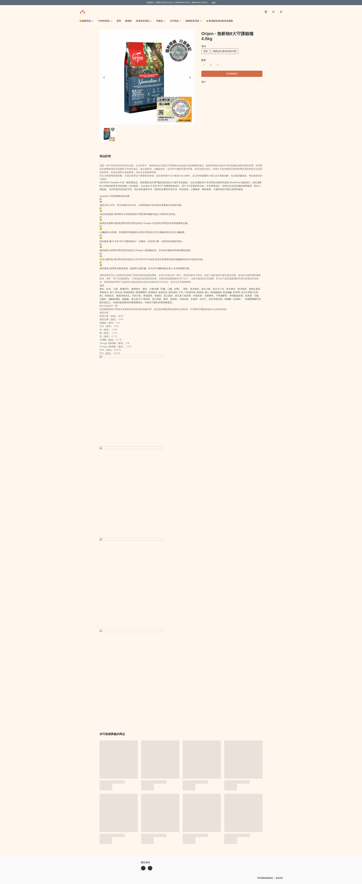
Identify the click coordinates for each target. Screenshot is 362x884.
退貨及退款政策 (267, 878)
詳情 (213, 3)
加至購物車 (232, 73)
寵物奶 (128, 21)
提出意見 (279, 878)
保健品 (159, 21)
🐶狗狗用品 (104, 21)
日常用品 (174, 21)
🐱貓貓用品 (85, 21)
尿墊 (119, 21)
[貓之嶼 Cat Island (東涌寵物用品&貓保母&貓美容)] (82, 11)
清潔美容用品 (142, 21)
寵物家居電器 (192, 21)
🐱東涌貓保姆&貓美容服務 (219, 21)
